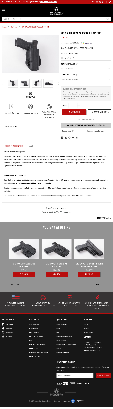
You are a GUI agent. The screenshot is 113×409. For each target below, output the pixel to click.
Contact (59, 348)
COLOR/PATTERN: (69, 75)
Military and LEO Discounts (66, 344)
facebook (9, 324)
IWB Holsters (34, 324)
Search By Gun (61, 324)
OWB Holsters (34, 328)
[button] (86, 43)
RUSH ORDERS (34, 356)
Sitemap (57, 401)
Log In (86, 324)
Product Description (14, 146)
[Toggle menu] (3, 10)
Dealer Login (88, 332)
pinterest (9, 328)
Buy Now (24, 274)
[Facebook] (62, 137)
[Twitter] (73, 137)
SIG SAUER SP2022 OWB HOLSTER (24, 265)
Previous (2, 83)
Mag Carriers (34, 332)
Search (93, 2)
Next (98, 284)
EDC (30, 340)
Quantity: (64, 105)
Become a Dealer (62, 352)
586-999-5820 (109, 2)
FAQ (57, 332)
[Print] (69, 137)
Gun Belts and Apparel (37, 344)
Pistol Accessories (36, 336)
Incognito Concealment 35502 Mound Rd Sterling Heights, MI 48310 (93, 345)
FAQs (31, 146)
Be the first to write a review (56, 208)
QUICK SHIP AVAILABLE (48, 2)
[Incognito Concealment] (56, 392)
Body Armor (33, 348)
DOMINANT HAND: (69, 64)
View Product (24, 249)
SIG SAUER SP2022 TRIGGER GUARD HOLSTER (89, 265)
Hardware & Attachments (38, 352)
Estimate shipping (11, 126)
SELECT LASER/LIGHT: (71, 53)
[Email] (66, 137)
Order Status (61, 340)
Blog (58, 328)
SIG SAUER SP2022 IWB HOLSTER (57, 265)
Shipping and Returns (64, 336)
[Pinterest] (77, 137)
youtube (9, 336)
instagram (9, 332)
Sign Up (86, 328)
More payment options (86, 119)
